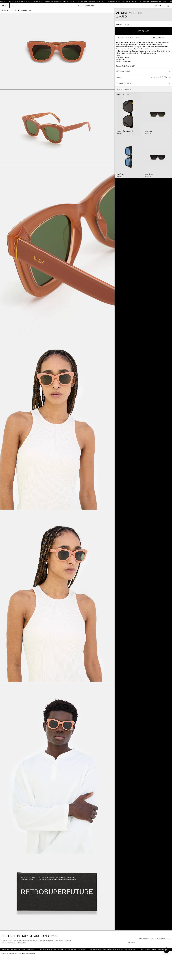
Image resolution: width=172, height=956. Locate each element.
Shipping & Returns (123, 83)
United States (58, 940)
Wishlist (35, 940)
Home (4, 10)
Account (4, 940)
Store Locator (13, 940)
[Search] (13, 5)
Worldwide (49, 940)
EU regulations (22, 943)
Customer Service (25, 940)
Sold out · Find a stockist (123, 94)
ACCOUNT (158, 6)
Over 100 (12, 10)
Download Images (123, 71)
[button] (168, 5)
